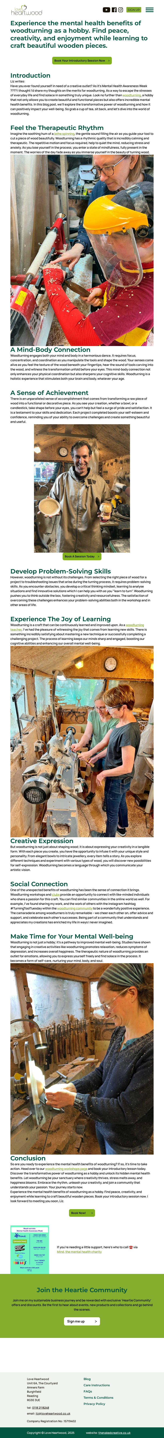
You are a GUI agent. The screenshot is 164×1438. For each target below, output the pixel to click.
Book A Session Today (80, 556)
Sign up (134, 10)
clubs (56, 894)
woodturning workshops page (66, 1169)
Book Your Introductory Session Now (79, 60)
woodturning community (74, 908)
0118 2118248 (40, 1408)
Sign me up (76, 1321)
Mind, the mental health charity (79, 1252)
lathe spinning (64, 134)
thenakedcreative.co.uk (114, 1433)
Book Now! (78, 1213)
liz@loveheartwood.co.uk (53, 1413)
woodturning (132, 95)
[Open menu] (149, 10)
